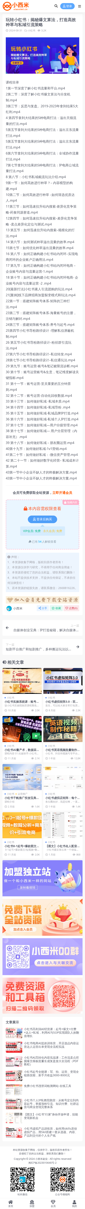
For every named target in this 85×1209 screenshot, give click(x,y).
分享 (44, 608)
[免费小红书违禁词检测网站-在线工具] (14, 1089)
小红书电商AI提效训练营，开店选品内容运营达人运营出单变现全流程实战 (51, 1045)
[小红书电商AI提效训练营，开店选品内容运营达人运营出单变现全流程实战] (14, 1047)
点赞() (73, 608)
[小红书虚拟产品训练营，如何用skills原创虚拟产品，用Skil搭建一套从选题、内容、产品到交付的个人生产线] (14, 1132)
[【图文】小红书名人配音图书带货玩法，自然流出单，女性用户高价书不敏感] (63, 825)
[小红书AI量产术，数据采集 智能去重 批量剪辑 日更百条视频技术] (22, 729)
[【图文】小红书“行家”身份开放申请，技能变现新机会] (14, 1118)
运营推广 (23, 794)
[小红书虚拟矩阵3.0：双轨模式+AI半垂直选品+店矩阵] (63, 681)
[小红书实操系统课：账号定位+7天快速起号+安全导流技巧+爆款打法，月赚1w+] (22, 681)
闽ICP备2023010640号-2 (42, 1162)
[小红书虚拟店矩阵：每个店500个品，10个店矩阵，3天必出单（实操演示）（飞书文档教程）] (63, 777)
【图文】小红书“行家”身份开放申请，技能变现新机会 (51, 1116)
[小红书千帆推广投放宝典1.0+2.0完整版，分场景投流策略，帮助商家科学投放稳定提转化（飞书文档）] (22, 777)
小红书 (31, 30)
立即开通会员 (62, 492)
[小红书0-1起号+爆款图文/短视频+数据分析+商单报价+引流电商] (22, 825)
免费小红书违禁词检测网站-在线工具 (47, 1086)
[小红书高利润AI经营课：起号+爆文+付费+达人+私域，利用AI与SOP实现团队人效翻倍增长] (14, 1032)
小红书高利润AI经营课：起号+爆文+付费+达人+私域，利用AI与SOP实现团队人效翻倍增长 (51, 1032)
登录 (69, 6)
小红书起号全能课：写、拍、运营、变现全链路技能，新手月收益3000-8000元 (51, 1073)
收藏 (58, 608)
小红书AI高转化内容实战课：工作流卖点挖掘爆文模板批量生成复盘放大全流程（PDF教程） (51, 1061)
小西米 (17, 608)
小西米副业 (41, 1159)
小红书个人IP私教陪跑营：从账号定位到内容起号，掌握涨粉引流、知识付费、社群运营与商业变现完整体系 (51, 1103)
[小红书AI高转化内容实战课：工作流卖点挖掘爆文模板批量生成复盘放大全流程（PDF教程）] (14, 1061)
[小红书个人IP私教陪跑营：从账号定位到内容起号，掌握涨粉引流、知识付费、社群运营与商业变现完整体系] (14, 1104)
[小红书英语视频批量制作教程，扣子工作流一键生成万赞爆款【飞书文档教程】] (63, 729)
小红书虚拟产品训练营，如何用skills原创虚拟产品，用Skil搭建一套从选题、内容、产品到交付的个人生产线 (51, 1132)
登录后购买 (44, 519)
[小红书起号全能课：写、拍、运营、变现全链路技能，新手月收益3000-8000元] (14, 1075)
